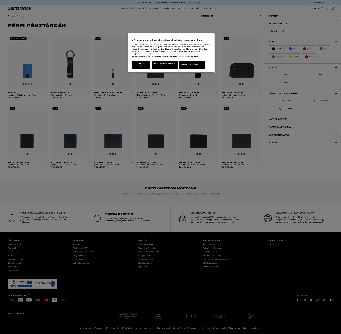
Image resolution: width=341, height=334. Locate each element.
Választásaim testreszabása (192, 65)
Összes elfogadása (141, 65)
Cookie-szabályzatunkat (190, 56)
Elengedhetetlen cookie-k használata (164, 65)
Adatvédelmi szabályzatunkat (168, 56)
